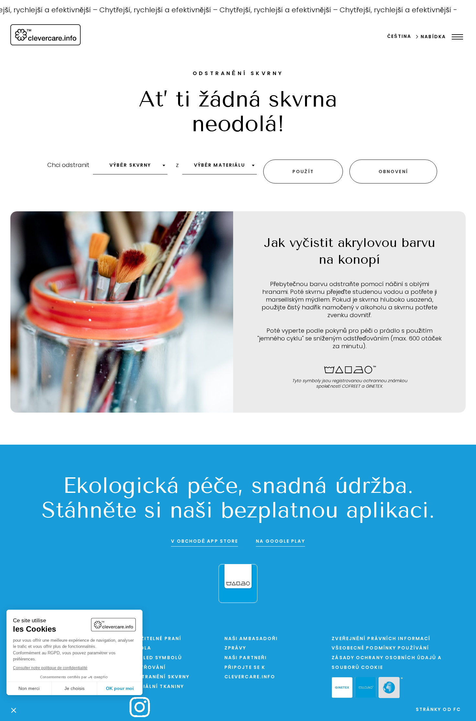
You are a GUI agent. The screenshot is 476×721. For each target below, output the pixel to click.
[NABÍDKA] (455, 37)
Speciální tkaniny (156, 686)
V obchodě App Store (204, 541)
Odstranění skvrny (159, 677)
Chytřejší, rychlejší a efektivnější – (150, 10)
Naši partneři (245, 658)
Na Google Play (280, 541)
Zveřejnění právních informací (381, 639)
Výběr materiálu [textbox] (219, 165)
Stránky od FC (438, 709)
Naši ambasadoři (251, 639)
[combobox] (130, 167)
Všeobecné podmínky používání (380, 648)
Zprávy (235, 648)
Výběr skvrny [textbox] (130, 165)
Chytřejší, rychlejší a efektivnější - (389, 10)
